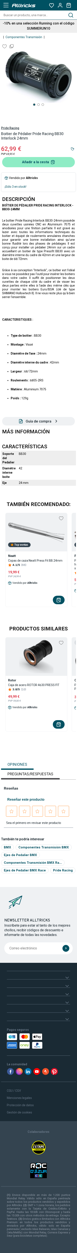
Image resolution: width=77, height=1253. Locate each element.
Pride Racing (10, 128)
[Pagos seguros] (24, 1041)
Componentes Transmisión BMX (43, 847)
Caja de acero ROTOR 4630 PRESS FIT (33, 685)
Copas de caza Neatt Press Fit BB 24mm (35, 560)
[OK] (65, 948)
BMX (7, 847)
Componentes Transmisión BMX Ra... (33, 862)
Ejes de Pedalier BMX (20, 855)
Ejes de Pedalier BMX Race (25, 870)
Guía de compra (38, 421)
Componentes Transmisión (24, 37)
